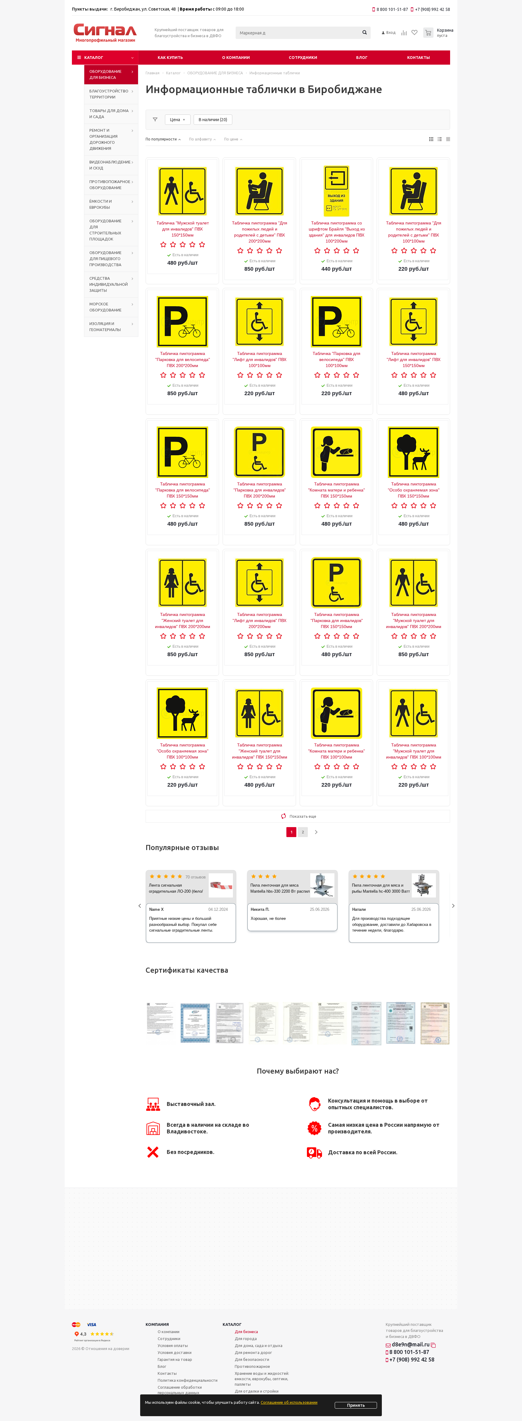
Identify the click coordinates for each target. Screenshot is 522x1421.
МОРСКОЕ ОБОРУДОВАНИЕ (105, 307)
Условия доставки (175, 1352)
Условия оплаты (173, 1345)
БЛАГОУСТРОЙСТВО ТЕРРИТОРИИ (108, 94)
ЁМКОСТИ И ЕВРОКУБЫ (100, 204)
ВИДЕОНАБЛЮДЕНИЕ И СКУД (109, 165)
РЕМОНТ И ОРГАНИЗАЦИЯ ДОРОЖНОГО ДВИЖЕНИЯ (103, 139)
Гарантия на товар (175, 1359)
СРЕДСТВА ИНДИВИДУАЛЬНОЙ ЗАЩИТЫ (108, 284)
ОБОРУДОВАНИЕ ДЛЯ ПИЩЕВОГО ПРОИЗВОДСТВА (105, 258)
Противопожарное (252, 1366)
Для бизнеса (246, 1331)
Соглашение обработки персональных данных (180, 1390)
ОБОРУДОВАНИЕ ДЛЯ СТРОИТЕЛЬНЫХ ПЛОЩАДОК (105, 230)
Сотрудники (303, 57)
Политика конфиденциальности (188, 1380)
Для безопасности (252, 1359)
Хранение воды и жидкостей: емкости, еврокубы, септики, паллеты (262, 1378)
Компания (157, 1324)
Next (455, 907)
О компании (236, 57)
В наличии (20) (213, 119)
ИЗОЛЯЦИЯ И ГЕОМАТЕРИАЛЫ (105, 326)
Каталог (93, 57)
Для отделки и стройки (257, 1391)
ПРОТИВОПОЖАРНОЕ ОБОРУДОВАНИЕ (109, 184)
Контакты (418, 57)
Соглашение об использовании (289, 1402)
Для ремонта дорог (253, 1352)
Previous (141, 907)
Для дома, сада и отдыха (258, 1345)
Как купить (170, 57)
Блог (362, 57)
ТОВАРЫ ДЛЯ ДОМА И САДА (109, 113)
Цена (175, 119)
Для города (246, 1338)
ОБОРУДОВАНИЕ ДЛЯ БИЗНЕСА (105, 74)
